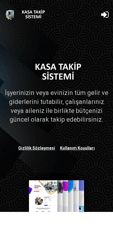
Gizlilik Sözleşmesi (36, 148)
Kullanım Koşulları (77, 148)
